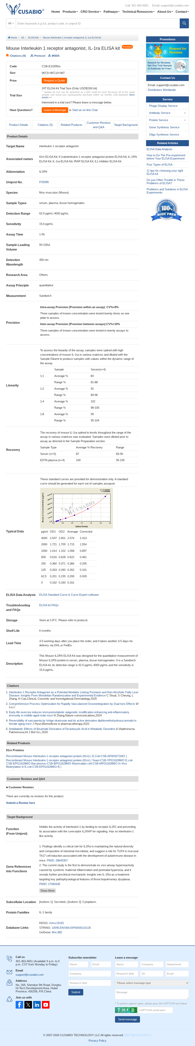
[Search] (184, 23)
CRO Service (90, 11)
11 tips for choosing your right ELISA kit (165, 172)
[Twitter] (28, 1005)
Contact (181, 11)
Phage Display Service (163, 105)
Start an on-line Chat (85, 110)
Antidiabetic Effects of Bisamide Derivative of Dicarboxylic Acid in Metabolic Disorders (62, 728)
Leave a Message (55, 110)
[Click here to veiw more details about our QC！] (167, 209)
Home (55, 11)
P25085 (44, 182)
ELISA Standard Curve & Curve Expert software (69, 594)
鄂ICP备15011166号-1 (138, 1035)
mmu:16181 (56, 923)
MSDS (55, 55)
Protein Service (158, 120)
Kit (22, 37)
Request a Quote (54, 80)
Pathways (111, 11)
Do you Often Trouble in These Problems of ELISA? (166, 181)
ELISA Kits (33, 37)
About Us (164, 11)
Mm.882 (57, 932)
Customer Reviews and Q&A (99, 125)
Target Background (125, 124)
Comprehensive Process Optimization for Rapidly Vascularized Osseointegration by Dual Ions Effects (72, 703)
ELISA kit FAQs (49, 605)
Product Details (18, 124)
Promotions (167, 39)
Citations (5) (18, 55)
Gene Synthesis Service (164, 127)
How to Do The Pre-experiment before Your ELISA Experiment (166, 157)
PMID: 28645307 (57, 860)
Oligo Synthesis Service (164, 134)
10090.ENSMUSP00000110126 (71, 927)
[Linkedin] (36, 1005)
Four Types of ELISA (160, 164)
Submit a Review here (20, 802)
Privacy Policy (97, 1040)
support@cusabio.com (175, 5)
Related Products (71, 124)
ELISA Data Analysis (159, 149)
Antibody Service (159, 112)
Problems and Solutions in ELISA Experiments (167, 191)
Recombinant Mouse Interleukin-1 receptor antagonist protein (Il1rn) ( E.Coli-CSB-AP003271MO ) (66, 756)
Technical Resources (137, 11)
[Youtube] (44, 1005)
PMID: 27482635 (49, 884)
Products (69, 11)
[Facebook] (19, 1005)
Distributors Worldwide (161, 89)
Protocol (39, 55)
